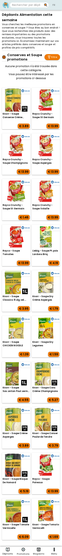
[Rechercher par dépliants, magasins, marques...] (46, 4)
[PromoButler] (6, 5)
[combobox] (26, 5)
